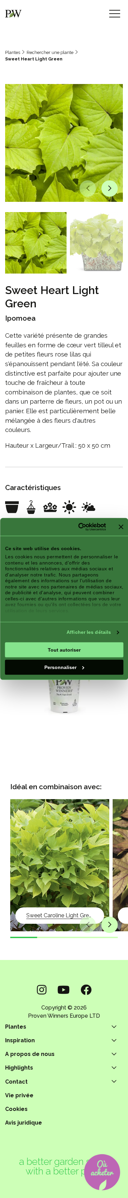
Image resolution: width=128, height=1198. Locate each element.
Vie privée (19, 1095)
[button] (88, 188)
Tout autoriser (64, 649)
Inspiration (20, 1040)
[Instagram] (41, 990)
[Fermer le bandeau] (120, 527)
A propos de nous (30, 1054)
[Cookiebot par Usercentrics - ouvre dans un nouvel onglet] (78, 527)
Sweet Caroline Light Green (60, 915)
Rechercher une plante (50, 52)
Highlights (19, 1067)
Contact (16, 1081)
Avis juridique (23, 1122)
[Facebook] (86, 990)
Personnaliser (60, 667)
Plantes (12, 52)
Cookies (16, 1109)
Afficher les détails (89, 632)
